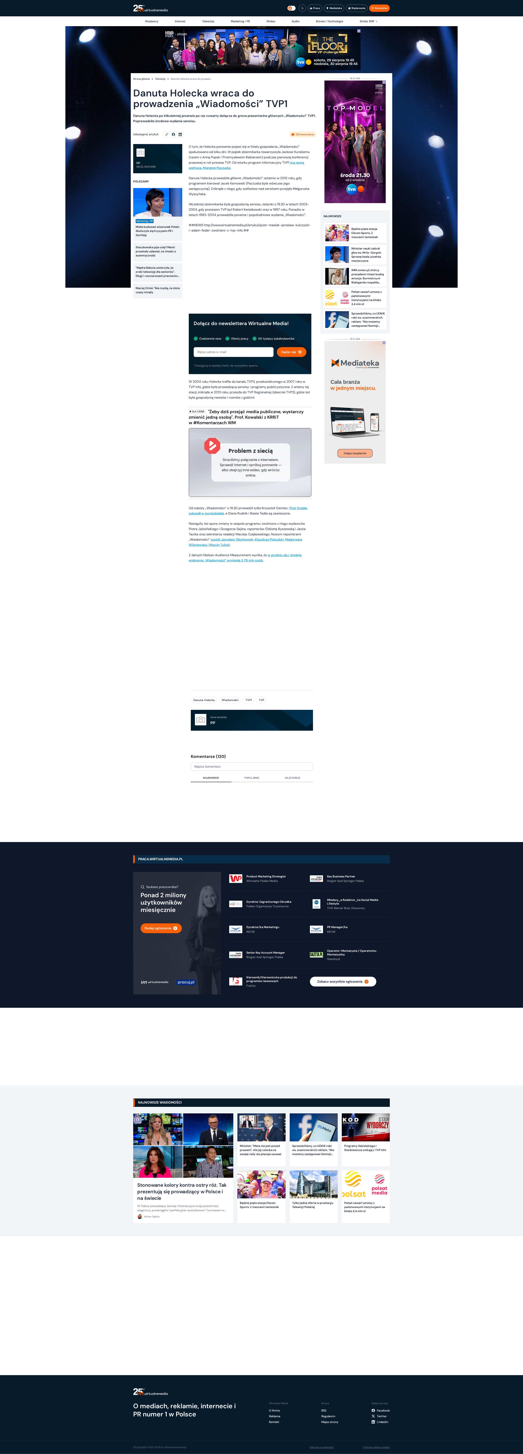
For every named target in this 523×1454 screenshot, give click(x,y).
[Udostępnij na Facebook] (175, 134)
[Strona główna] (150, 8)
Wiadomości (230, 700)
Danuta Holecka (204, 700)
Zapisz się (288, 352)
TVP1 (249, 700)
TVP (261, 700)
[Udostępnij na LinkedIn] (180, 134)
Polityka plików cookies (376, 1447)
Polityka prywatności (322, 1447)
